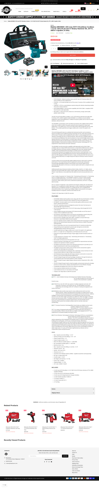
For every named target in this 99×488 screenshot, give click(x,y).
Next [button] (47, 47)
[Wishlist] (93, 10)
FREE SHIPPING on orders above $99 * (50, 3)
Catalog (26, 11)
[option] (26, 47)
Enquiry (74, 45)
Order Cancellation (76, 470)
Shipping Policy (75, 463)
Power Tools (35, 11)
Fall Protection (45, 11)
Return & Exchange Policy (77, 467)
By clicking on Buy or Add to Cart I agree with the (67, 51)
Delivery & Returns (65, 45)
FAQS (73, 454)
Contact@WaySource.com (18, 3)
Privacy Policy (75, 459)
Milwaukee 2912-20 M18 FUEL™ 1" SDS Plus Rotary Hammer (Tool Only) (49, 428)
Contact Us (74, 452)
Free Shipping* (56, 63)
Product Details (55, 66)
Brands (73, 456)
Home (19, 11)
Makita (52, 25)
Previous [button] (5, 47)
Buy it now (73, 55)
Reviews (53, 389)
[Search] (88, 10)
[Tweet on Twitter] (25, 79)
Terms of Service (75, 461)
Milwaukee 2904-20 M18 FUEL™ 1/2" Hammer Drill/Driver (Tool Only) (30, 428)
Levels (64, 11)
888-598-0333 (8, 3)
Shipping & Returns (56, 392)
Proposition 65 (62, 402)
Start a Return (75, 468)
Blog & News (75, 472)
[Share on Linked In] (29, 79)
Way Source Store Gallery (77, 458)
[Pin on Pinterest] (27, 79)
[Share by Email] (31, 79)
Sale (7, 410)
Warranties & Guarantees (77, 465)
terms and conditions (78, 51)
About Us (74, 450)
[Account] (91, 10)
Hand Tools (56, 11)
